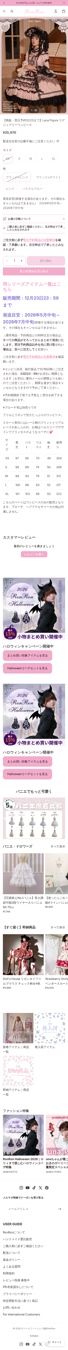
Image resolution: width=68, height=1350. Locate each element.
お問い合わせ (11, 1307)
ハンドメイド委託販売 (17, 1239)
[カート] (64, 11)
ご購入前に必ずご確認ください (23, 1246)
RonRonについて (14, 1232)
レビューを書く (34, 554)
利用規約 (9, 1273)
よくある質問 (11, 1266)
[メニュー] (4, 11)
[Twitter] (40, 1188)
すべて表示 (58, 846)
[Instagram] (21, 1188)
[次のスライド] (61, 883)
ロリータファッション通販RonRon (38, 1328)
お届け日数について (19, 218)
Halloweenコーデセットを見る (27, 668)
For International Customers (21, 1314)
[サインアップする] (59, 1209)
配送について (11, 1253)
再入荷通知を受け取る (34, 271)
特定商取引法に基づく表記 (20, 1301)
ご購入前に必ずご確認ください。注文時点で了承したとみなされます (35, 228)
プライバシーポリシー (17, 1294)
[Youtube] (27, 1188)
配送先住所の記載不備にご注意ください (29, 141)
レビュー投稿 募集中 (16, 1280)
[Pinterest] (47, 1188)
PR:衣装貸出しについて (18, 1287)
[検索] (12, 11)
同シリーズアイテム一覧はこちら (32, 286)
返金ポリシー (11, 1259)
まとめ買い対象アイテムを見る (27, 655)
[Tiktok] (34, 1188)
